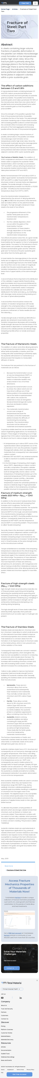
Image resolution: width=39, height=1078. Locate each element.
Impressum (10, 1069)
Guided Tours (5, 1054)
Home (2, 1069)
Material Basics (5, 1036)
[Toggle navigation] (35, 3)
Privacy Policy (30, 1069)
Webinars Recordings (7, 1057)
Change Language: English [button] (10, 989)
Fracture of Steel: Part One (16, 870)
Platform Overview (7, 1029)
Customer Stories (6, 1033)
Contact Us (12, 968)
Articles (3, 1047)
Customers (4, 1015)
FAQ (2, 1072)
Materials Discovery (7, 1039)
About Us (4, 1005)
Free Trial (25, 3)
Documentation (6, 1050)
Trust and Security (7, 1009)
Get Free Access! (19, 1074)
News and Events (6, 1060)
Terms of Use (20, 1069)
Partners (3, 1012)
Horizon (7, 935)
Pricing (3, 1026)
